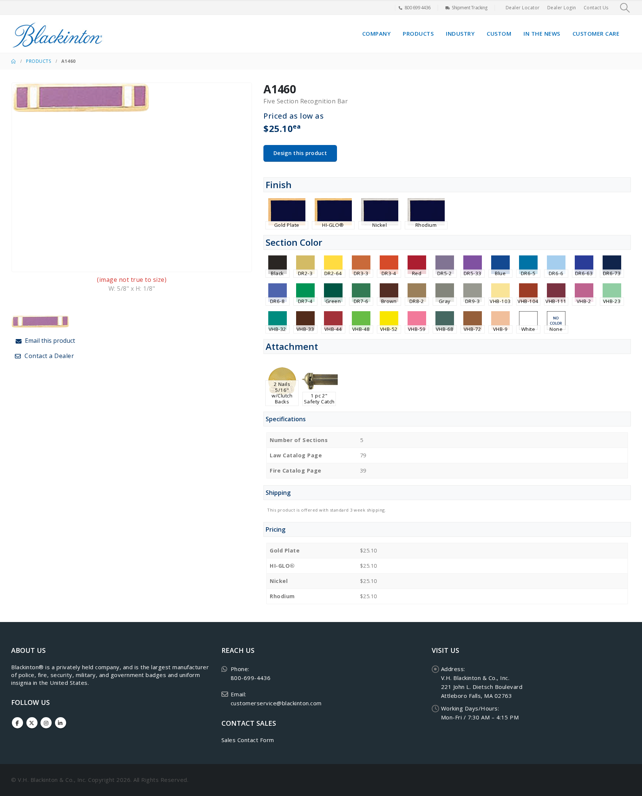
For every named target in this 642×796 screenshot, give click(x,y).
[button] (625, 8)
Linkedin (60, 722)
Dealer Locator (523, 7)
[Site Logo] (57, 33)
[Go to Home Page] (13, 61)
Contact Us (596, 7)
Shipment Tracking (469, 7)
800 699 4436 (418, 7)
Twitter (32, 722)
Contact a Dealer (48, 356)
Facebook (17, 722)
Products (418, 33)
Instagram (46, 722)
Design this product (300, 153)
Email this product (49, 340)
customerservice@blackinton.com (276, 703)
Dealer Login (561, 7)
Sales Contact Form (247, 740)
